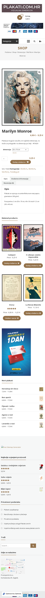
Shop (14, 52)
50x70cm (30, 52)
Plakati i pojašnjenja (11, 510)
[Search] (33, 546)
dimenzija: (7, 149)
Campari (11, 255)
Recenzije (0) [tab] (9, 183)
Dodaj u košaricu (19, 162)
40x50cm (31, 169)
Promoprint (25, 593)
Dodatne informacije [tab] (19, 179)
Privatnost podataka (11, 519)
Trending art (14, 172)
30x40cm (23, 169)
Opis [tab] (5, 179)
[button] (39, 72)
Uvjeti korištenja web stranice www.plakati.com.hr (22, 528)
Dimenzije (21, 52)
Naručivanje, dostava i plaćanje (15, 514)
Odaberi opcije (10, 318)
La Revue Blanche (33, 305)
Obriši (14, 153)
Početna (8, 52)
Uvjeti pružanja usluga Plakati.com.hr (17, 524)
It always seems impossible (33, 256)
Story (11, 305)
